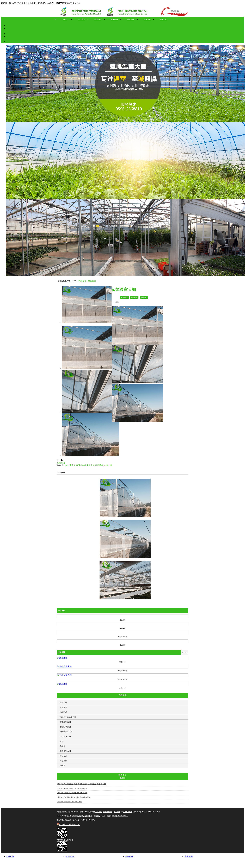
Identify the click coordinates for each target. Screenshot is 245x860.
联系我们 (163, 20)
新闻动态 (97, 20)
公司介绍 (114, 20)
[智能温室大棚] (64, 666)
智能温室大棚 (71, 465)
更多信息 (134, 298)
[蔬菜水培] (62, 658)
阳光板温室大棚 (66, 732)
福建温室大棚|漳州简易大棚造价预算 (69, 802)
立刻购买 (144, 298)
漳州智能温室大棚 (86, 465)
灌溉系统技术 (127, 812)
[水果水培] (62, 684)
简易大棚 (117, 812)
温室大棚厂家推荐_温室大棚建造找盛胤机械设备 (73, 797)
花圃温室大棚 (65, 751)
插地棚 (62, 766)
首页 (65, 20)
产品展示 (81, 20)
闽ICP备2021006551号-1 (120, 816)
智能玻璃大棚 (65, 727)
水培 (62, 741)
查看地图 (189, 856)
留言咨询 (124, 298)
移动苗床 (63, 756)
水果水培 (61, 463)
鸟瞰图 (62, 746)
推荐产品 (63, 712)
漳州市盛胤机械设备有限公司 (82, 816)
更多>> (184, 652)
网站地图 (97, 816)
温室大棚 (68, 820)
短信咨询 (70, 856)
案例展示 (92, 281)
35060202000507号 (69, 825)
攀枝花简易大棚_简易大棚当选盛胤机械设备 (72, 793)
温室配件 (63, 703)
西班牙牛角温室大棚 (68, 717)
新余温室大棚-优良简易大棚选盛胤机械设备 (72, 788)
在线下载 (147, 20)
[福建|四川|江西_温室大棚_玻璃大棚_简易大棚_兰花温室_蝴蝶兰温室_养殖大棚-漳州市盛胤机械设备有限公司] (126, 12)
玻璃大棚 (108, 465)
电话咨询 (10, 856)
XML (103, 816)
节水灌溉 (63, 761)
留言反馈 (130, 20)
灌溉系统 (99, 465)
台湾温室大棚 (65, 736)
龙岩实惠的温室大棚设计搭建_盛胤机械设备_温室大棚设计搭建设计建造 (81, 784)
